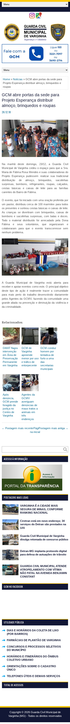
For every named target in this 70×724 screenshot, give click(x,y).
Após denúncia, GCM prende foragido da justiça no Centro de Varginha (10, 405)
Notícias (18, 79)
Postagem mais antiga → (53, 428)
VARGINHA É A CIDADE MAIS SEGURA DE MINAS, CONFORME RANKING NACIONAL (41, 509)
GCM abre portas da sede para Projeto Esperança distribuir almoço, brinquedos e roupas (30, 100)
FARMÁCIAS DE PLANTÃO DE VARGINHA (34, 640)
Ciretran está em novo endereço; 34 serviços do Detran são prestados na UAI (43, 524)
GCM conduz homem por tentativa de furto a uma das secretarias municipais (48, 358)
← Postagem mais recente (17, 428)
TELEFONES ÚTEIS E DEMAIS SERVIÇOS (33, 676)
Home (6, 79)
